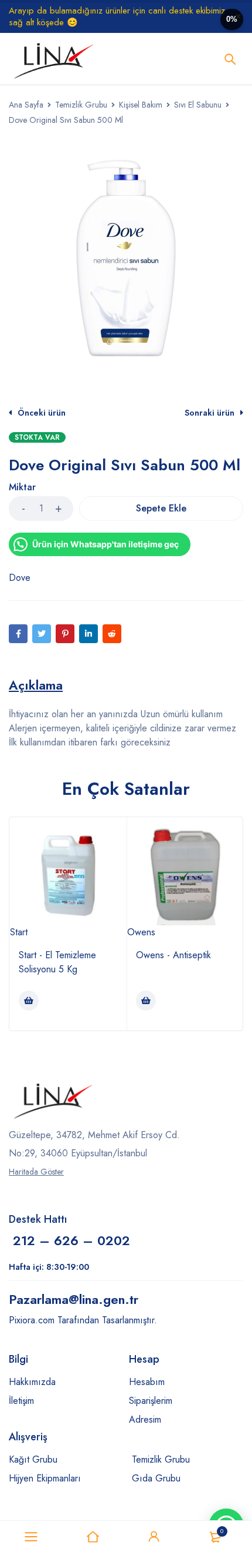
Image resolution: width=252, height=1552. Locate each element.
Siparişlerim (150, 1400)
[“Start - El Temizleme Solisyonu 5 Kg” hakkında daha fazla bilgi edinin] (29, 1001)
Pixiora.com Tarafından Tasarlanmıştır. (83, 1320)
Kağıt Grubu (33, 1459)
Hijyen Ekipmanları (45, 1478)
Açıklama (36, 685)
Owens (141, 932)
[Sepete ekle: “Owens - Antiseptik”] (146, 1001)
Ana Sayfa (26, 105)
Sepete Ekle (161, 508)
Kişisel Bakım (140, 105)
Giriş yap (154, 1537)
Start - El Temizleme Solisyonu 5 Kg (57, 962)
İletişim (21, 1400)
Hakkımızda (32, 1382)
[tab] (36, 685)
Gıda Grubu (156, 1478)
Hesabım (147, 1382)
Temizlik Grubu (81, 105)
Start (19, 932)
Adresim (145, 1419)
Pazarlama (73, 1299)
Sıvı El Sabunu (198, 105)
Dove (19, 577)
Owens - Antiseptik (173, 955)
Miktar (22, 487)
